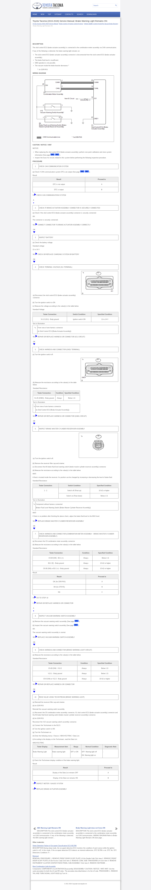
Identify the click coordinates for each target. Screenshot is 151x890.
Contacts (69, 14)
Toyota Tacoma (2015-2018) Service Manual (45, 23)
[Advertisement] (75, 35)
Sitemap (58, 14)
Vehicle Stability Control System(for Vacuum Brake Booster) (101, 23)
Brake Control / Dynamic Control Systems (71, 23)
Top (49, 14)
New (42, 14)
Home (35, 14)
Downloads (92, 14)
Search (80, 14)
